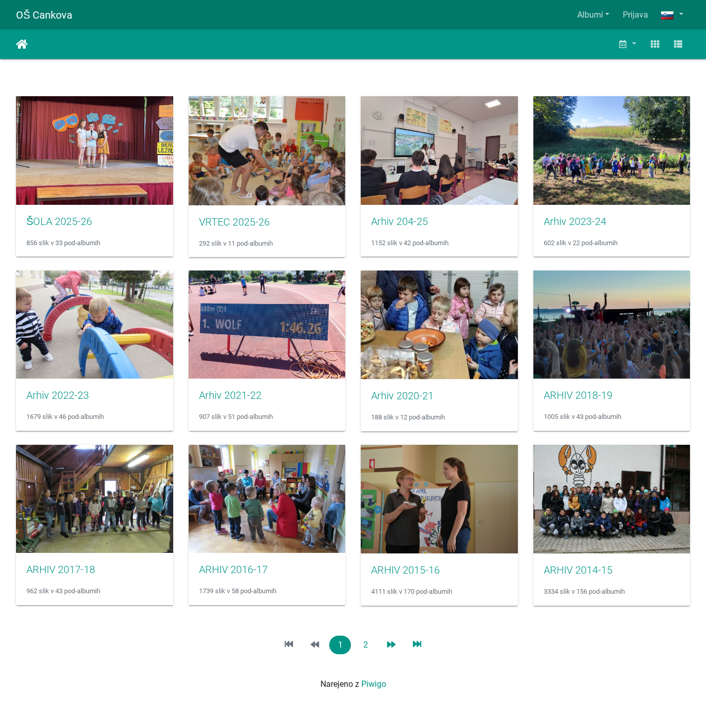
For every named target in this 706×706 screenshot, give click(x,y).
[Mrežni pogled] (655, 44)
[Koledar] (627, 44)
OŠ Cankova (44, 15)
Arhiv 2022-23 (57, 395)
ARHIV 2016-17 (233, 569)
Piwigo (373, 684)
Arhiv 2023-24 (575, 221)
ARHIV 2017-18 (60, 569)
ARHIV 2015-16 (405, 570)
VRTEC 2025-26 (234, 222)
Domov (22, 44)
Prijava (635, 15)
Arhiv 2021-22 (230, 395)
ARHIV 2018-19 (578, 395)
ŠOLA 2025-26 (59, 221)
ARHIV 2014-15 (578, 570)
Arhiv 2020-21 (402, 395)
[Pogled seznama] (678, 44)
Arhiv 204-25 (399, 221)
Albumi (590, 15)
